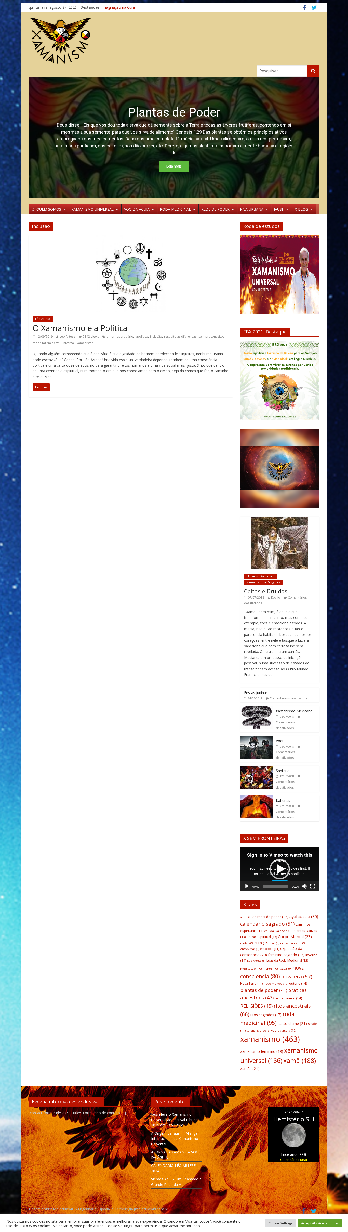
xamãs (250, 1068)
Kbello (275, 597)
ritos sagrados (266, 1014)
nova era (296, 976)
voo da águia (283, 1030)
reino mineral (288, 998)
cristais (246, 943)
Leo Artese (67, 336)
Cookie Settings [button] (280, 1223)
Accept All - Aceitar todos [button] (320, 1223)
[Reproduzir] (246, 886)
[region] (174, 137)
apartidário (125, 336)
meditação (251, 968)
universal (68, 343)
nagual (285, 968)
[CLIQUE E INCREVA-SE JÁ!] (279, 277)
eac (275, 943)
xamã (299, 1060)
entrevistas (249, 949)
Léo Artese (43, 319)
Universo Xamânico (261, 576)
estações (269, 949)
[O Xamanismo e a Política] (131, 238)
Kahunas (283, 800)
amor (111, 336)
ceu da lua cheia (278, 931)
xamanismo (85, 343)
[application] (279, 869)
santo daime (292, 1023)
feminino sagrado (286, 954)
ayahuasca (303, 916)
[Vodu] (256, 738)
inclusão (156, 336)
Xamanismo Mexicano (294, 711)
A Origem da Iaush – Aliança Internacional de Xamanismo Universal (174, 1138)
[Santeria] (256, 768)
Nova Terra (251, 983)
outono (298, 983)
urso (265, 1030)
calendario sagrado (267, 923)
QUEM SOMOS (48, 209)
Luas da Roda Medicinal (287, 960)
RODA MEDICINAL (175, 209)
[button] (248, 380)
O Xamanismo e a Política (80, 328)
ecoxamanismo (292, 943)
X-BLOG (301, 209)
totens (253, 1030)
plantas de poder (263, 990)
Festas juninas (256, 692)
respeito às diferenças (180, 336)
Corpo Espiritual (262, 936)
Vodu (280, 740)
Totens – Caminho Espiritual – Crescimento (137, 5)
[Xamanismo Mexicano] (256, 708)
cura (262, 942)
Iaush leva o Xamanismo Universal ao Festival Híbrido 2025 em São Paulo (174, 1119)
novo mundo (276, 983)
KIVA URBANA (251, 209)
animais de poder (270, 916)
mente (270, 968)
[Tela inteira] (312, 886)
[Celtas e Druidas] (279, 519)
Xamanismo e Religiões (263, 582)
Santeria (282, 770)
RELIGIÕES (256, 1006)
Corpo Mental (295, 936)
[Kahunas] (256, 798)
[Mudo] (304, 886)
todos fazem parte (46, 343)
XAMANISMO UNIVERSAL (93, 209)
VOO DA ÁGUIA (137, 209)
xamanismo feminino (261, 1051)
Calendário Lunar (293, 1159)
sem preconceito (210, 336)
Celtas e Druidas (265, 591)
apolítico (141, 336)
